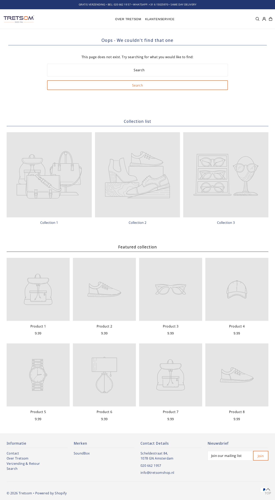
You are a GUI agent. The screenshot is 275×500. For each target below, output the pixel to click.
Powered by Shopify (51, 493)
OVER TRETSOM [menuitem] (128, 19)
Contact (13, 453)
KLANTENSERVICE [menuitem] (160, 19)
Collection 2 (137, 222)
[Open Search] (257, 19)
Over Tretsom (18, 458)
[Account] (264, 19)
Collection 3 (226, 222)
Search (12, 468)
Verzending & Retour (23, 463)
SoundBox (82, 453)
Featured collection (137, 247)
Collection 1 (49, 222)
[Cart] (270, 19)
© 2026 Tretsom (19, 493)
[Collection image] (49, 174)
